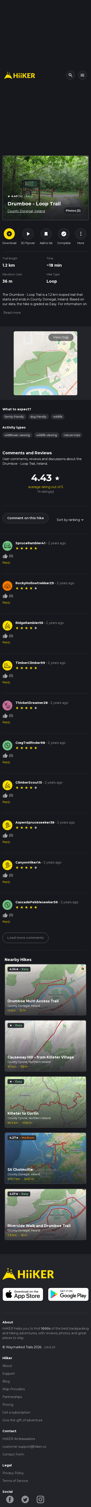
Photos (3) (73, 210)
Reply (6, 562)
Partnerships (12, 1397)
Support (8, 1374)
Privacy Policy (13, 1473)
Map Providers (13, 1389)
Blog (6, 1381)
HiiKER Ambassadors (18, 1439)
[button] (11, 313)
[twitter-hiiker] (25, 1499)
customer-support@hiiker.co (24, 1447)
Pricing (7, 1405)
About (7, 1366)
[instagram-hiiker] (40, 1499)
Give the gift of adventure (22, 1420)
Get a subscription (16, 1412)
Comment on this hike (25, 518)
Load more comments (25, 938)
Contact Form (13, 1454)
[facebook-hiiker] (10, 1499)
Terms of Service (15, 1481)
